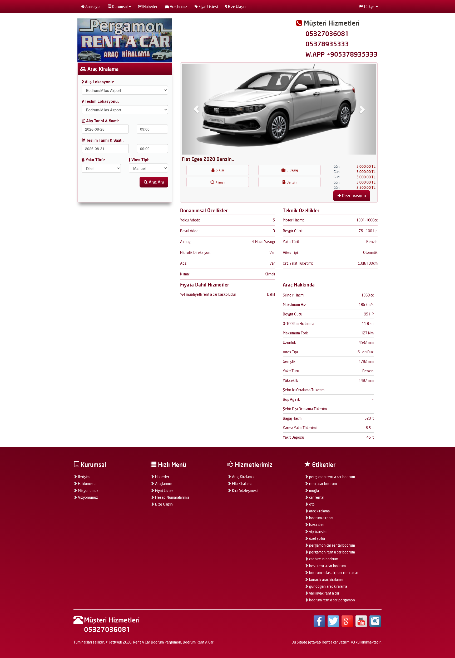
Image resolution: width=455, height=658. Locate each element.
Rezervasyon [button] (353, 195)
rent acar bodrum (322, 483)
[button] (196, 109)
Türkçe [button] (369, 6)
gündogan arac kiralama (327, 586)
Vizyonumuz (87, 497)
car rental (316, 497)
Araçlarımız (178, 6)
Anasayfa (92, 6)
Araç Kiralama (242, 476)
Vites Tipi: (140, 159)
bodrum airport (320, 518)
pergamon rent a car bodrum (331, 476)
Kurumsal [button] (119, 6)
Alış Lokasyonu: (99, 81)
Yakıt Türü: (95, 159)
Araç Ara (156, 182)
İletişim (83, 476)
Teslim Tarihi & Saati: (104, 140)
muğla (313, 490)
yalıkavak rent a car (323, 593)
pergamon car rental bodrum (331, 545)
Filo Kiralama (241, 483)
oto (311, 504)
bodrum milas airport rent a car (333, 572)
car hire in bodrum (323, 559)
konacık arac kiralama (325, 579)
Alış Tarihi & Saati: (102, 120)
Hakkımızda (86, 483)
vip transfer (318, 531)
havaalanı (316, 524)
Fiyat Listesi (208, 6)
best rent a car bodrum (327, 565)
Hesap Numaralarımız (171, 497)
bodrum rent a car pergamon (331, 600)
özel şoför (316, 538)
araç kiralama (319, 511)
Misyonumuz (87, 490)
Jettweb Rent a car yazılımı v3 (331, 642)
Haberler (149, 6)
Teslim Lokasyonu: (101, 101)
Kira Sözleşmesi (244, 490)
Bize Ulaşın (236, 6)
